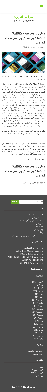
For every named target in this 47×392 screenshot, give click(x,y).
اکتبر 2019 (38, 288)
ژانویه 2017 (38, 333)
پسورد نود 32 (37, 223)
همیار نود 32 (38, 226)
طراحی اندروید (23, 17)
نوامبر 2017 (38, 303)
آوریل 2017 (38, 324)
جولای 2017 (38, 315)
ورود (41, 366)
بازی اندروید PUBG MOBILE (31, 254)
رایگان (40, 232)
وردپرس (39, 375)
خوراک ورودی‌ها (36, 369)
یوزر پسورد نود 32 (35, 217)
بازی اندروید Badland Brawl (31, 263)
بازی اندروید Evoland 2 (33, 248)
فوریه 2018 (38, 294)
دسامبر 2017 (37, 300)
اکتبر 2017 (38, 306)
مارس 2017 (38, 327)
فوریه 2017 (38, 330)
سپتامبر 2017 (37, 309)
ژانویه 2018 (38, 297)
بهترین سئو (38, 229)
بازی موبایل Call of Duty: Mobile (29, 251)
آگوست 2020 (37, 282)
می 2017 (39, 321)
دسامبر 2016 (37, 336)
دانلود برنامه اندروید (28, 183)
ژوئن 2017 (38, 318)
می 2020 (39, 285)
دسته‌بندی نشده (36, 354)
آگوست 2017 (37, 312)
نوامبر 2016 (38, 339)
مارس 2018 (38, 291)
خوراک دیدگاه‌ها (37, 372)
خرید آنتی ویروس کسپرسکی (23, 235)
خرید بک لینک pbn (36, 214)
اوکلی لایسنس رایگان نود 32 (31, 220)
